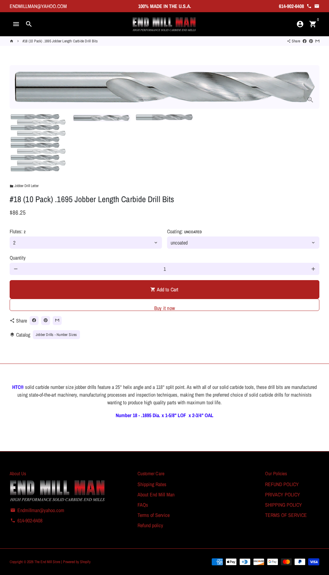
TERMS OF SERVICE (286, 515)
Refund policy (150, 525)
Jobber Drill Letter (24, 185)
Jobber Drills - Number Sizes (56, 334)
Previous (18, 87)
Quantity (18, 257)
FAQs (143, 504)
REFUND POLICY (282, 484)
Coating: (184, 231)
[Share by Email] (317, 41)
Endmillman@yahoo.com (37, 510)
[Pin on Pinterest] (311, 41)
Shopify (85, 561)
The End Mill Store (47, 561)
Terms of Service (154, 515)
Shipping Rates (152, 484)
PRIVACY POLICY (282, 494)
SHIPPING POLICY (283, 504)
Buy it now (164, 308)
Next (311, 87)
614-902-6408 (26, 520)
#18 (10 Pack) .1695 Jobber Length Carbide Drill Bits (60, 41)
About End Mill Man (156, 494)
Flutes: (17, 231)
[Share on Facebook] (305, 41)
